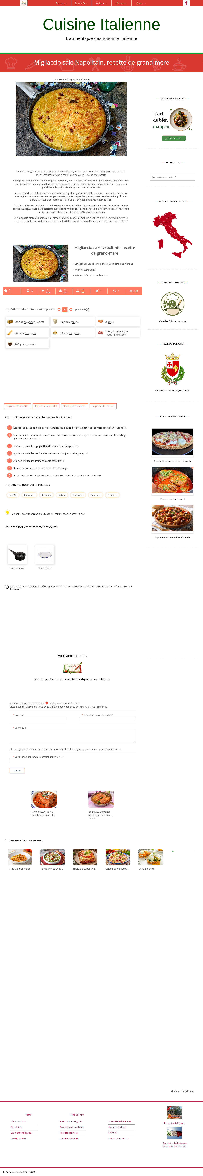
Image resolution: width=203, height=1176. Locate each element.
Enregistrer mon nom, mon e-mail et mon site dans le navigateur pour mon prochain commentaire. (67, 749)
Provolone (78, 495)
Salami (62, 495)
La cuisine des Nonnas (121, 263)
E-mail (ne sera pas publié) (97, 715)
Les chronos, (95, 263)
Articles (100, 3)
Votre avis (19, 727)
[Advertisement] (172, 604)
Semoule (112, 495)
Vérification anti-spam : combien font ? (38, 756)
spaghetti (30, 332)
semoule (30, 344)
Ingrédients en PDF (17, 405)
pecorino (74, 321)
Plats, (105, 263)
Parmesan (29, 495)
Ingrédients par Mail (46, 405)
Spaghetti (95, 495)
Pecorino (46, 495)
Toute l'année (99, 275)
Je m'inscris (174, 138)
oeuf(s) (111, 321)
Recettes (60, 3)
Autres (140, 3)
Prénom (18, 715)
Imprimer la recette (103, 405)
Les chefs (80, 3)
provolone (29, 321)
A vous (119, 3)
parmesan (74, 332)
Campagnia (89, 269)
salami (119, 331)
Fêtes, (88, 275)
